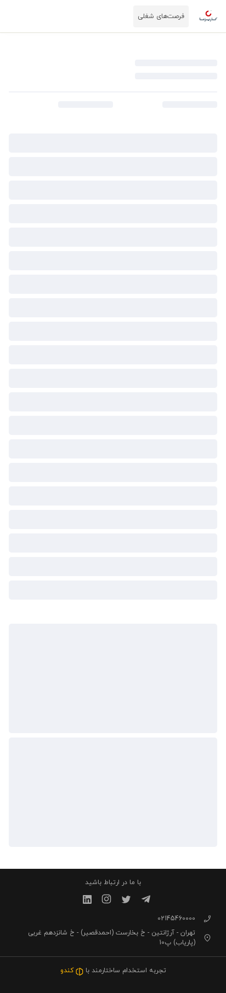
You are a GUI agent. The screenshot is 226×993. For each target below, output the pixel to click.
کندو (68, 970)
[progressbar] (176, 63)
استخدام (134, 970)
